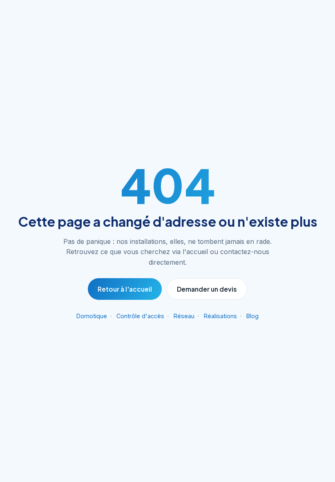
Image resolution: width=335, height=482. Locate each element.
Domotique (91, 315)
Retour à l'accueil (125, 289)
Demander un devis (207, 289)
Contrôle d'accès (140, 315)
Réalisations (220, 315)
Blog (252, 315)
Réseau (184, 315)
